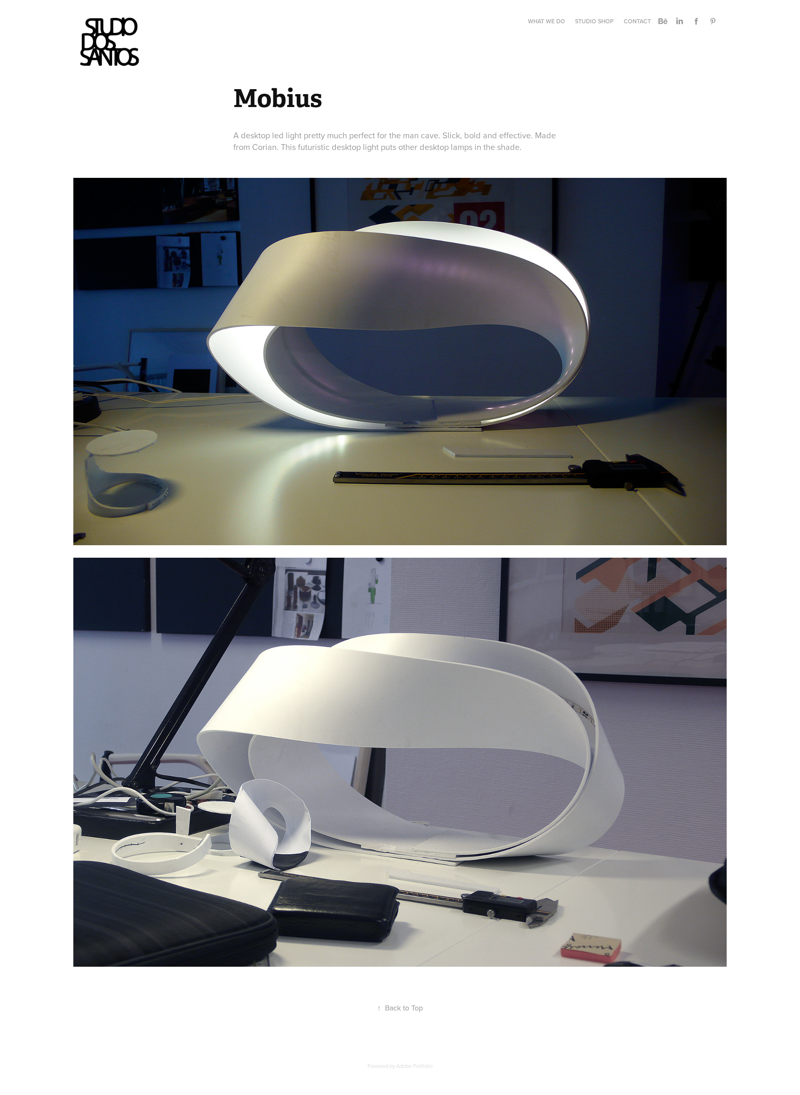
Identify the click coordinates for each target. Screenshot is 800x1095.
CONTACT (637, 21)
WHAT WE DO (546, 21)
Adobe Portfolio (414, 1066)
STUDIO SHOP (594, 21)
